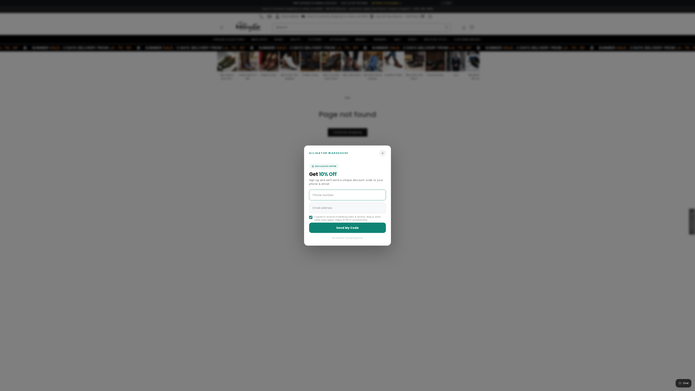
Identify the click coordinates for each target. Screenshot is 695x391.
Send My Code (347, 228)
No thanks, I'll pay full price (347, 237)
